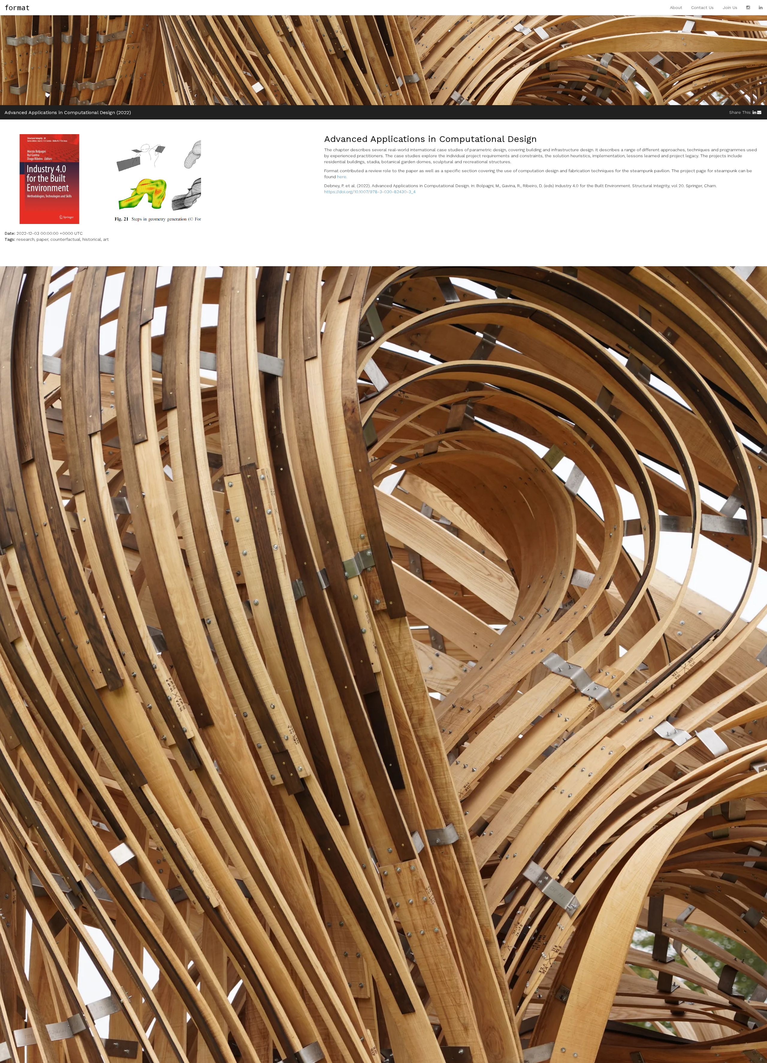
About (676, 7)
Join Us (730, 7)
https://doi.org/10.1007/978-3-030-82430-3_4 (370, 191)
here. (342, 176)
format (17, 7)
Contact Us (702, 7)
